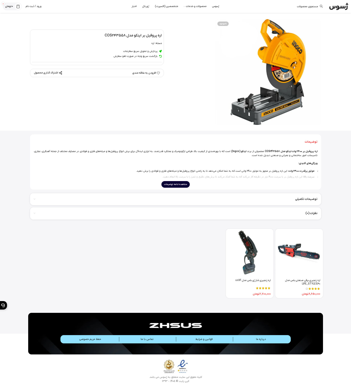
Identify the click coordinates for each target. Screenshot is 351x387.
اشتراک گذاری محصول (46, 73)
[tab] (311, 142)
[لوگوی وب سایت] (338, 6)
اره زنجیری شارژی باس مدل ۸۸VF (253, 280)
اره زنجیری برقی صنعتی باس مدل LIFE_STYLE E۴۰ (302, 282)
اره (152, 43)
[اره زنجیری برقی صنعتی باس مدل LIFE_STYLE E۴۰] (299, 252)
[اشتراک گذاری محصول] (60, 73)
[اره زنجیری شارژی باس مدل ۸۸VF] (249, 252)
